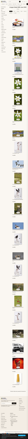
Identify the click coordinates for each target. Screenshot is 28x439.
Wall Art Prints (9, 5)
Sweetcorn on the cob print (16, 384)
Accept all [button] (21, 435)
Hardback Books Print (15, 369)
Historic (3, 26)
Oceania (3, 34)
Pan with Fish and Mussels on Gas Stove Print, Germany (18, 27)
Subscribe (14, 403)
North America (4, 32)
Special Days (3, 48)
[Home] (4, 1)
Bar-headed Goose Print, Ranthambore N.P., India (18, 260)
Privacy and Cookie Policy (4, 437)
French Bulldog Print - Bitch (16, 153)
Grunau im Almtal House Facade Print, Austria (18, 74)
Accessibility (3, 413)
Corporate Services (21, 406)
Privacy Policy (3, 416)
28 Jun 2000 (20, 5)
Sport (2, 50)
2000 (16, 5)
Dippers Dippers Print (15, 338)
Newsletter (2, 426)
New (19, 405)
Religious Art (3, 42)
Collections (20, 400)
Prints (2, 40)
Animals (3, 18)
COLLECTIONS (3, 11)
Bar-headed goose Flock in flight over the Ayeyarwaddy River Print (17, 168)
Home (11, 5)
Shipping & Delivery (3, 419)
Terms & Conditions (4, 421)
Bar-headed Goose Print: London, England (17, 214)
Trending (20, 403)
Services (3, 45)
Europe (3, 24)
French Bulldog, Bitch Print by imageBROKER (18, 199)
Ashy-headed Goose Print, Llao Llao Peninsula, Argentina (18, 307)
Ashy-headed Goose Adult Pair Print (17, 184)
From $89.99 (14, 29)
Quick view (18, 24)
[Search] (20, 1)
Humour (3, 27)
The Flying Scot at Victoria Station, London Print (18, 354)
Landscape (18, 11)
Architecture (3, 19)
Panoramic (25, 11)
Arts (2, 21)
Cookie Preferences (4, 427)
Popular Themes (4, 37)
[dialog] (14, 436)
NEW (1, 10)
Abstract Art (3, 13)
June (17, 5)
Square (21, 11)
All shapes (11, 11)
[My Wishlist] (22, 1)
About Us (20, 398)
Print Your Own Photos (22, 408)
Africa (2, 16)
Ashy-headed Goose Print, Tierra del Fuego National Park (18, 291)
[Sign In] (26, 1)
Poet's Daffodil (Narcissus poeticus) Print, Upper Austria (17, 106)
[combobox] (14, 1)
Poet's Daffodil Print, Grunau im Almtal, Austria (17, 59)
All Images (14, 5)
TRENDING (2, 8)
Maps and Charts (4, 29)
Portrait (14, 11)
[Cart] (24, 1)
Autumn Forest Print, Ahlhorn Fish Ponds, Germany (17, 43)
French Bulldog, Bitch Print (16, 276)
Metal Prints (2, 424)
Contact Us (11, 413)
